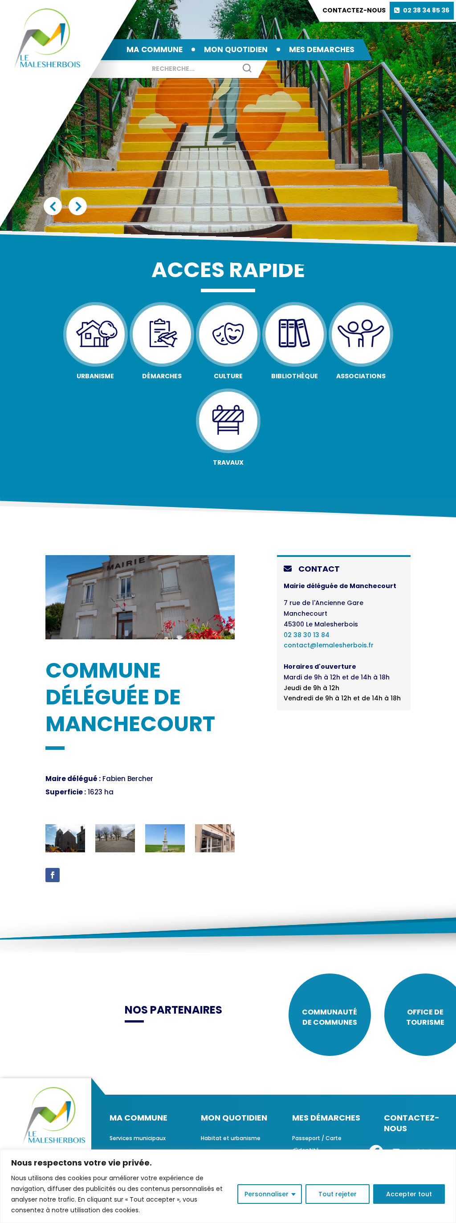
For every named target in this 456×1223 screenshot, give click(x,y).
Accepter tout (409, 1194)
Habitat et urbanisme (231, 1138)
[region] (228, 1186)
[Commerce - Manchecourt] (215, 850)
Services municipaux (138, 1138)
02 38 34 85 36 (426, 10)
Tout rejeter (337, 1194)
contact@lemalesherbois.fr (329, 645)
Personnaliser (266, 1194)
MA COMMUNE (154, 49)
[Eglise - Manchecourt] (65, 850)
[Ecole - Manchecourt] (115, 850)
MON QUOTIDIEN (236, 49)
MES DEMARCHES (321, 49)
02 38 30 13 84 (307, 634)
